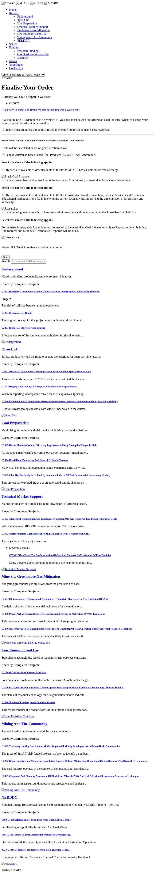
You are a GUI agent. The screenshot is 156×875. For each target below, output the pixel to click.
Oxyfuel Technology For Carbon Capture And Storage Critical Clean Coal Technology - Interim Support (62, 687)
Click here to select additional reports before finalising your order (40, 109)
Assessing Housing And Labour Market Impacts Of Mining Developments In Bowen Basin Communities (61, 746)
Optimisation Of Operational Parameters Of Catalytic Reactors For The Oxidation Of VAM (55, 599)
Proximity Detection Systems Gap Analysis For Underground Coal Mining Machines (51, 291)
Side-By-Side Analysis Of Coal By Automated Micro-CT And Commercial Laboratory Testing (56, 475)
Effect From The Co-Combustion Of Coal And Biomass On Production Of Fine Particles (60, 555)
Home (13, 9)
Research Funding (28, 50)
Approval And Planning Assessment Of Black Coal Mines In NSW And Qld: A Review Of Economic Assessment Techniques (70, 776)
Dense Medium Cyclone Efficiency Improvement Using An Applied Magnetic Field (49, 445)
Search (13, 44)
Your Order (16, 64)
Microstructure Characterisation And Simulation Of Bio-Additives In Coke (46, 533)
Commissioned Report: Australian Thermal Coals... (35, 849)
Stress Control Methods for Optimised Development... (36, 834)
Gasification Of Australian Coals (24, 672)
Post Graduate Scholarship (33, 54)
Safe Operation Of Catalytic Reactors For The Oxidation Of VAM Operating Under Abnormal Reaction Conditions (67, 628)
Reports (13, 13)
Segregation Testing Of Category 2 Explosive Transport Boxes (39, 386)
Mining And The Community (34, 37)
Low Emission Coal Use (31, 33)
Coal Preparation (27, 23)
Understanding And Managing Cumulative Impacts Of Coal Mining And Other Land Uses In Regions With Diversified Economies (74, 761)
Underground (25, 16)
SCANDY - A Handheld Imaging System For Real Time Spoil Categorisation (46, 371)
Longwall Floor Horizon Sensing (23, 327)
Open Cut (23, 20)
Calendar (22, 57)
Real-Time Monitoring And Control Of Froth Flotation (35, 460)
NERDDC (23, 40)
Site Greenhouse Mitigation (33, 30)
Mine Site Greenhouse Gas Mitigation (31, 576)
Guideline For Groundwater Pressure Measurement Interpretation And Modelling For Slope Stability (60, 401)
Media (13, 61)
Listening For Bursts (17, 312)
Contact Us (16, 68)
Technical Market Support (32, 26)
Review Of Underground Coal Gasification (28, 702)
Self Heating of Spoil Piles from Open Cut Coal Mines (37, 819)
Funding (14, 47)
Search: (6, 261)
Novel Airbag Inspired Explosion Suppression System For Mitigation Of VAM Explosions (53, 613)
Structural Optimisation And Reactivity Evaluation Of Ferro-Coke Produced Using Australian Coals (59, 518)
